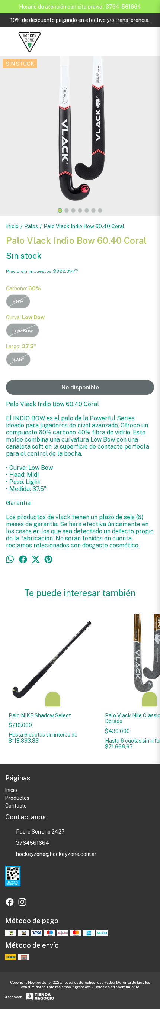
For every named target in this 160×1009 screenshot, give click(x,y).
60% (18, 301)
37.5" (18, 359)
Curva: (25, 317)
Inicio (11, 790)
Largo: (21, 346)
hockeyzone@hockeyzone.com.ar (56, 854)
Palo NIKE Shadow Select (40, 715)
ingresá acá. (81, 986)
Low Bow (22, 330)
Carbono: (23, 288)
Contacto (16, 806)
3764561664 (32, 843)
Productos (17, 798)
